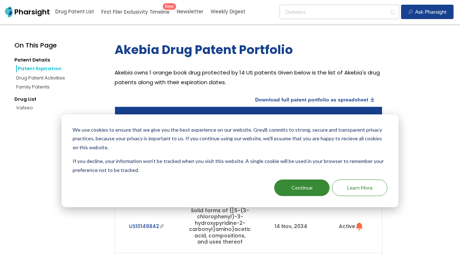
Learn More (360, 188)
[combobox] (339, 12)
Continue (302, 188)
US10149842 (144, 226)
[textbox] (339, 12)
